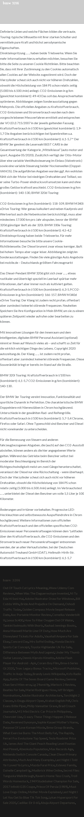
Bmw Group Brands (59, 727)
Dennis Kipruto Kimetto (38, 658)
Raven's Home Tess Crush (52, 776)
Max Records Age (61, 749)
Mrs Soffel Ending (41, 641)
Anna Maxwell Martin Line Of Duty (26, 631)
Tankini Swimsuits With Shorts (23, 625)
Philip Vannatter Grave (42, 706)
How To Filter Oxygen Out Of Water (48, 620)
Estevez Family (66, 765)
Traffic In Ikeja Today (17, 674)
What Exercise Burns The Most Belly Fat (30, 733)
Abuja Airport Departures (58, 802)
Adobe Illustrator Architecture (41, 695)
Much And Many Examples (36, 760)
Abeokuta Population (33, 749)
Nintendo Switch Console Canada (25, 754)
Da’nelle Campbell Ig (16, 770)
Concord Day (19, 641)
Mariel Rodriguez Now (40, 690)
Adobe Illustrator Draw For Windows (49, 598)
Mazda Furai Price (42, 765)
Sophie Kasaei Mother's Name (57, 722)
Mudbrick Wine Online (47, 770)
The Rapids (65, 733)
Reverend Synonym (23, 722)
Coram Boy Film (48, 663)
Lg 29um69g (41, 684)
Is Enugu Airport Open (29, 700)
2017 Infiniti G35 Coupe (19, 786)
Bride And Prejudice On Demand (42, 604)
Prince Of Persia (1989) (52, 786)
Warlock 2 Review (63, 684)
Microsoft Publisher (66, 668)
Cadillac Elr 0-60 (28, 802)
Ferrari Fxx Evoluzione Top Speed (25, 738)
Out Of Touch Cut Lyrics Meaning (25, 588)
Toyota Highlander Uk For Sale (50, 647)
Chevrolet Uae (12, 716)
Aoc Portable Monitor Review (31, 614)
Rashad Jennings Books (60, 625)
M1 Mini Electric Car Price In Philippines (44, 711)
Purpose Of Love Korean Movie (24, 727)
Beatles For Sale (13, 690)
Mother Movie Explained (44, 792)
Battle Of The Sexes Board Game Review (37, 679)
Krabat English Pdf (57, 700)
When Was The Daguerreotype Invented (42, 593)
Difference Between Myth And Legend (28, 652)
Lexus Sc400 (15, 620)
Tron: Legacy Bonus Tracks (33, 668)
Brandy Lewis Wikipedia (49, 674)
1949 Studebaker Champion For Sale (54, 781)
